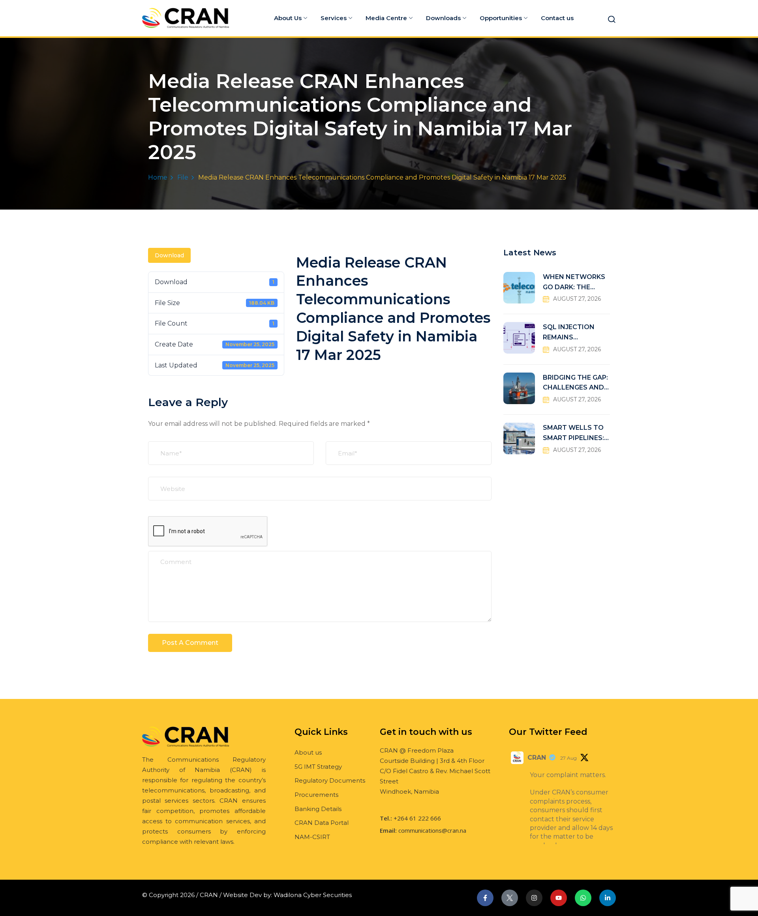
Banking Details (318, 809)
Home (157, 177)
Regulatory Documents (330, 780)
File (182, 177)
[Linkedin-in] (607, 898)
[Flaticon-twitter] (509, 898)
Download (169, 255)
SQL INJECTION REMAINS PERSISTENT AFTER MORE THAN (575, 333)
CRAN (536, 757)
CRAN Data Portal (322, 822)
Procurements (316, 794)
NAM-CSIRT (312, 837)
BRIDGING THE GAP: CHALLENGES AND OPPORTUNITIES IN (575, 383)
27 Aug (568, 758)
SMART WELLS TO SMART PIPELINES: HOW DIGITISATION (576, 433)
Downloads (443, 18)
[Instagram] (534, 898)
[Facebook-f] (485, 898)
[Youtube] (558, 898)
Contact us (557, 18)
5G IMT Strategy (318, 766)
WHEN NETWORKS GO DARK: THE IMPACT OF (574, 282)
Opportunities (501, 18)
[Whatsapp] (583, 898)
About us (308, 752)
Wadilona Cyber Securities (313, 895)
